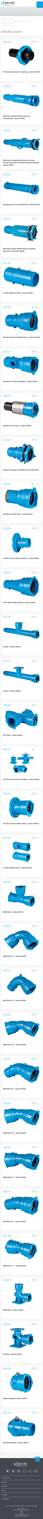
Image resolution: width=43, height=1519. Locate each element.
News (3, 1490)
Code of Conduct (21, 1516)
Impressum (21, 1508)
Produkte (10, 19)
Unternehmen (6, 1478)
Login (21, 1513)
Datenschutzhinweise (21, 1510)
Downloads (5, 1499)
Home (3, 19)
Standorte (5, 1486)
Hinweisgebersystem (21, 1515)
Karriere (4, 1482)
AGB (21, 1511)
